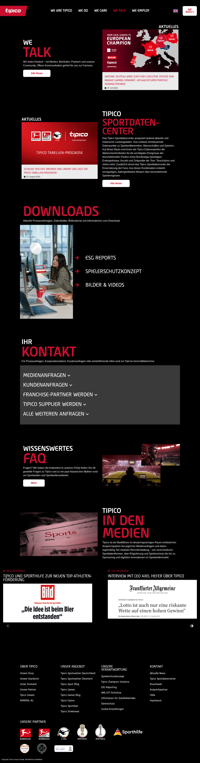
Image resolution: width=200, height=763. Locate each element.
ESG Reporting (109, 687)
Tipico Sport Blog (70, 684)
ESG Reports (100, 258)
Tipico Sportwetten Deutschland (78, 673)
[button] (8, 626)
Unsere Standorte (29, 679)
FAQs (152, 695)
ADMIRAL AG (26, 700)
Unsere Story (27, 673)
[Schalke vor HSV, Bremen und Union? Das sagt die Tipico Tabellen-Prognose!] (60, 143)
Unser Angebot (73, 666)
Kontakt (156, 666)
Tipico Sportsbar (69, 706)
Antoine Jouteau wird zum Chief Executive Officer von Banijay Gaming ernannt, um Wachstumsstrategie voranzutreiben (139, 80)
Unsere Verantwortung (114, 668)
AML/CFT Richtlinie (111, 693)
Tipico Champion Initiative (115, 682)
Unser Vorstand (28, 684)
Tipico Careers (27, 695)
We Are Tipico (61, 10)
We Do (83, 10)
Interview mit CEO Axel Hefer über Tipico (146, 576)
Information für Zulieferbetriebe (118, 698)
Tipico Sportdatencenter (163, 679)
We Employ (140, 10)
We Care (100, 10)
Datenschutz (108, 704)
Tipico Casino (68, 700)
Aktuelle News (157, 673)
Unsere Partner (28, 690)
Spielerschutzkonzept (113, 271)
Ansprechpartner (159, 690)
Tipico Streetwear (70, 711)
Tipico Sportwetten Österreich (77, 679)
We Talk (119, 10)
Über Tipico (28, 666)
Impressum (156, 700)
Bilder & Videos (104, 285)
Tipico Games (68, 690)
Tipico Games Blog (70, 695)
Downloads (156, 684)
